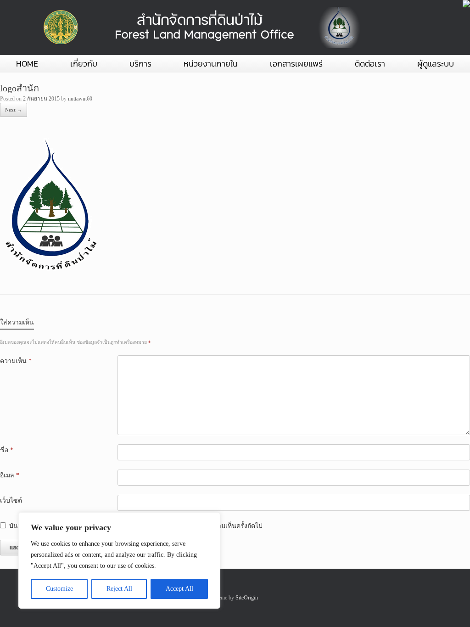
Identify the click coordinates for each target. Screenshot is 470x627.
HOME (27, 63)
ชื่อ (6, 450)
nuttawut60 (80, 98)
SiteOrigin (246, 597)
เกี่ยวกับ (83, 63)
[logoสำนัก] (49, 271)
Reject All (119, 588)
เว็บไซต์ (11, 500)
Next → (13, 109)
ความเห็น (16, 361)
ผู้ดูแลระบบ (435, 63)
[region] (119, 560)
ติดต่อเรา (370, 63)
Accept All (179, 588)
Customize (59, 588)
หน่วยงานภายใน (211, 63)
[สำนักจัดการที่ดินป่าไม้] (199, 27)
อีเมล (9, 475)
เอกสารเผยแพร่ (296, 63)
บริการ (140, 63)
